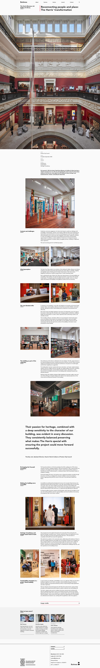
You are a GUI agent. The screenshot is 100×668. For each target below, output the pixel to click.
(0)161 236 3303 (60, 654)
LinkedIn (53, 648)
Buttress (23, 1)
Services (45, 2)
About (37, 2)
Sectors (54, 2)
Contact (71, 2)
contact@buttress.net (55, 658)
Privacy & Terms (54, 660)
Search (79, 2)
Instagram (53, 646)
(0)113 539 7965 (57, 656)
